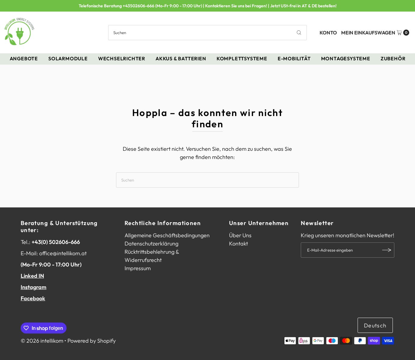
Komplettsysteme (242, 58)
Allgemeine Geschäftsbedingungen (167, 235)
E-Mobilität (294, 58)
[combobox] (207, 32)
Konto (328, 33)
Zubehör (393, 58)
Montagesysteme (345, 58)
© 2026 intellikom (42, 340)
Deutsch (375, 325)
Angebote (24, 58)
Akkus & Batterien (181, 58)
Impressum (138, 268)
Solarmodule (68, 58)
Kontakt (238, 243)
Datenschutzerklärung (151, 243)
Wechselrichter (121, 58)
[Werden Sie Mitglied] (386, 250)
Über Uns (240, 235)
